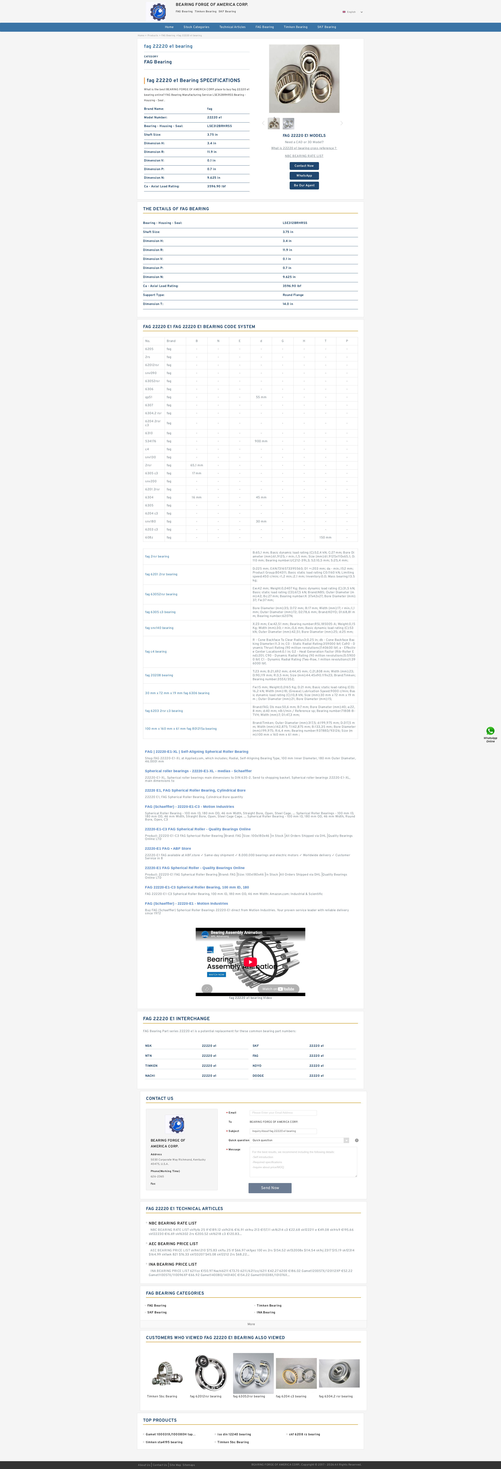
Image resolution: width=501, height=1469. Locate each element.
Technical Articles (232, 27)
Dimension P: (154, 169)
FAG (256, 1056)
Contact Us (160, 1465)
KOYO (257, 1066)
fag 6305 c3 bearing (160, 612)
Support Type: (154, 295)
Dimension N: (154, 178)
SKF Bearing (326, 27)
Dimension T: (153, 304)
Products (153, 35)
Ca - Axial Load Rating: (161, 186)
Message (233, 1150)
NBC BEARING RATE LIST (304, 156)
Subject (232, 1131)
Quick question (239, 1140)
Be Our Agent (304, 186)
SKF (256, 1046)
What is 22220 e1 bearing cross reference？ (304, 148)
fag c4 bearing (156, 652)
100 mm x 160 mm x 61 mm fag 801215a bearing (181, 729)
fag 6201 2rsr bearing (161, 574)
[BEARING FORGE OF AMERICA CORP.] (156, 10)
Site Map (175, 1465)
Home (169, 27)
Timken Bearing (295, 27)
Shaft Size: (152, 135)
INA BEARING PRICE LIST (173, 1264)
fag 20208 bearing (159, 675)
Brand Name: (154, 109)
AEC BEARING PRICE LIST (173, 1244)
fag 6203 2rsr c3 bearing (164, 711)
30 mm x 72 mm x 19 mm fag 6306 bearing (177, 693)
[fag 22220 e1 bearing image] (304, 79)
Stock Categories (196, 27)
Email (231, 1113)
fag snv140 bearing (159, 628)
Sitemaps (189, 1465)
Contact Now (304, 166)
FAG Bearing (265, 27)
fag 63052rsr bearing (161, 594)
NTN (148, 1056)
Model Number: (155, 118)
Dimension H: (154, 143)
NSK (148, 1046)
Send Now (270, 1188)
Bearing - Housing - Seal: (163, 126)
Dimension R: (154, 152)
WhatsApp (304, 176)
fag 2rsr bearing (157, 557)
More (251, 1324)
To (230, 1122)
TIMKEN (151, 1066)
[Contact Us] (490, 734)
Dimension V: (154, 161)
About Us (144, 1465)
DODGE (258, 1076)
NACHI (150, 1076)
